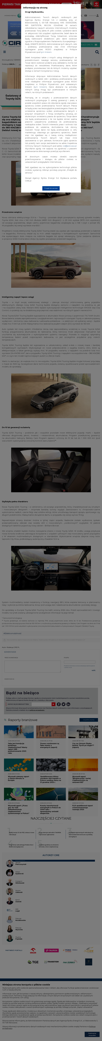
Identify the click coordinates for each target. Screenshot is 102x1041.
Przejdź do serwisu (51, 188)
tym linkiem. (46, 52)
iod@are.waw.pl (70, 146)
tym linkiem (40, 87)
